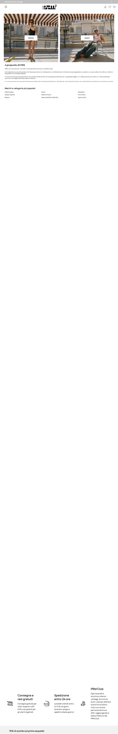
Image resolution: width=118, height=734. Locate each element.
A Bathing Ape (9, 92)
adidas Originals (10, 95)
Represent (81, 92)
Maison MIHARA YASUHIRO (49, 97)
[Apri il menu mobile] (6, 7)
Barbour (7, 97)
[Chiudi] (111, 2)
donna (31, 38)
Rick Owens (81, 95)
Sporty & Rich (82, 97)
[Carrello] (114, 7)
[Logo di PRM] (49, 7)
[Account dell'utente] (105, 7)
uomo (87, 38)
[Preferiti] (109, 7)
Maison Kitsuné (46, 95)
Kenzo (43, 92)
